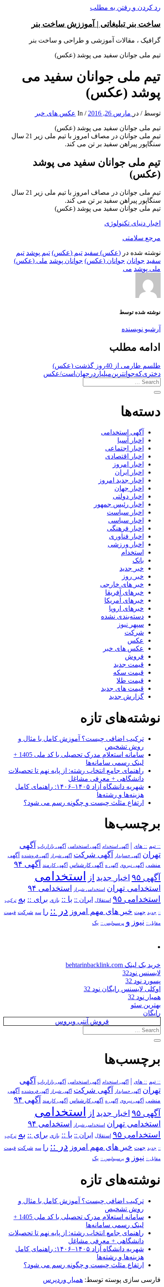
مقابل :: (153, 922)
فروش (134, 656)
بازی (55, 900)
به (22, 898)
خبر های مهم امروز (101, 911)
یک (95, 923)
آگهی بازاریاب (51, 846)
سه (38, 912)
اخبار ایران (129, 472)
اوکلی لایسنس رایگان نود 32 (122, 988)
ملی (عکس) (31, 260)
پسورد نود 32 (143, 980)
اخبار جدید (113, 877)
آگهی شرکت (93, 854)
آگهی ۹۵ (146, 877)
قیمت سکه (128, 672)
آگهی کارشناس (86, 865)
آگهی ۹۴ (27, 864)
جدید (151, 912)
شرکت (134, 632)
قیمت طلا (130, 680)
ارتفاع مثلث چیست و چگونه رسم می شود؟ (84, 802)
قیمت (10, 912)
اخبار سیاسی (126, 520)
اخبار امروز (128, 464)
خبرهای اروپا (126, 608)
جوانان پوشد (66, 260)
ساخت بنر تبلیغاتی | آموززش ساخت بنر (96, 23)
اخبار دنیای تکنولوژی (132, 223)
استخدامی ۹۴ (50, 888)
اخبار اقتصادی (124, 456)
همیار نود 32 (144, 996)
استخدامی (60, 876)
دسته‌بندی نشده (122, 616)
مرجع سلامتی (141, 237)
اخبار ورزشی (126, 544)
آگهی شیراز (61, 855)
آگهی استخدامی (122, 432)
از (91, 877)
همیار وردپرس (63, 1279)
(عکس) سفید (102, 252)
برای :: (37, 899)
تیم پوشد (38, 252)
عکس (135, 640)
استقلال (103, 900)
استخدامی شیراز (89, 889)
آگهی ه (111, 865)
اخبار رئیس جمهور (119, 504)
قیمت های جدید (122, 688)
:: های (140, 846)
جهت (139, 912)
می (127, 268)
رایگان (152, 1012)
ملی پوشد (147, 268)
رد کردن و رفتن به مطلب (125, 7)
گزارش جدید (126, 696)
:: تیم (155, 846)
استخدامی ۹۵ (137, 899)
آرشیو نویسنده (141, 328)
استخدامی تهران (134, 888)
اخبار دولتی (128, 496)
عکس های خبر (55, 113)
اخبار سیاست (125, 512)
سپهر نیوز (130, 624)
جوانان (136, 260)
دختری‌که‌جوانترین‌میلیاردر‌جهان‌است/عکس (102, 373)
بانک (138, 560)
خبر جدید (131, 568)
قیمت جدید (129, 664)
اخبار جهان (129, 488)
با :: (66, 899)
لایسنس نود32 (141, 972)
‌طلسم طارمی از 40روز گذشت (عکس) (107, 365)
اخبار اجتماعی (124, 448)
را (45, 911)
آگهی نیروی (132, 865)
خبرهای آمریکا (124, 600)
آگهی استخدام (115, 846)
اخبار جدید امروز (121, 480)
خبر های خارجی (122, 584)
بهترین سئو (146, 1004)
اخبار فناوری (126, 536)
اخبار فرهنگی (125, 528)
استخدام (132, 552)
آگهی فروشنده (35, 855)
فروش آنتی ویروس (82, 1021)
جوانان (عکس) (105, 260)
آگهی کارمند (55, 865)
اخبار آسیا (130, 440)
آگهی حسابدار (128, 855)
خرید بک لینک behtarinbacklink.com (113, 964)
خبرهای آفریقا (124, 592)
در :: (59, 910)
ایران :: (83, 899)
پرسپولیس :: (112, 922)
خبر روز (133, 576)
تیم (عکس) (67, 252)
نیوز (138, 921)
